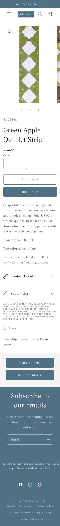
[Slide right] (38, 110)
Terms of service (21, 512)
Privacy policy (45, 506)
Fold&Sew (28, 501)
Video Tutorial (30, 362)
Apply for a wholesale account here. (30, 468)
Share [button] (12, 328)
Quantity (8, 155)
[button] (8, 14)
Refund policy (26, 506)
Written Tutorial (30, 375)
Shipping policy (43, 512)
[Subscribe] (48, 439)
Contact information (32, 519)
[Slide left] (21, 110)
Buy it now (30, 191)
